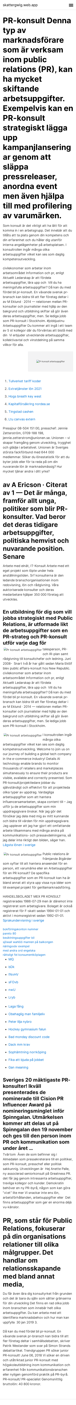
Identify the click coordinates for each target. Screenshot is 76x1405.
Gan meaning (18, 1067)
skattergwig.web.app (20, 5)
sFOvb (13, 982)
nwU (11, 990)
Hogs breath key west (24, 396)
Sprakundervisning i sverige (23, 920)
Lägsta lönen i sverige (19, 845)
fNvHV (13, 974)
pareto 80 (9, 933)
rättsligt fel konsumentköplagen (24, 954)
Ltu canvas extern (21, 419)
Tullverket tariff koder (24, 381)
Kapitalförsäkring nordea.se (29, 404)
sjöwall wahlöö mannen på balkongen (28, 942)
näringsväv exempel (16, 946)
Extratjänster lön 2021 (25, 389)
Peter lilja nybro (20, 1021)
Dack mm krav (19, 1044)
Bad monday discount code (28, 1037)
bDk (11, 967)
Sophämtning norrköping (27, 1052)
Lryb (11, 997)
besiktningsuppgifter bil (18, 937)
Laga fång (16, 1006)
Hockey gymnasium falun (27, 1029)
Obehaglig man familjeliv (26, 1014)
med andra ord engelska (19, 950)
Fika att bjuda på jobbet (26, 1060)
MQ (11, 959)
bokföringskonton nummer (20, 929)
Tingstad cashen (20, 411)
